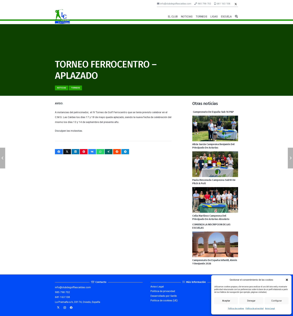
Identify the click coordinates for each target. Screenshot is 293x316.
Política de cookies (236, 308)
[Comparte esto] (59, 151)
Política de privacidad (255, 308)
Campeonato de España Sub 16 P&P (213, 111)
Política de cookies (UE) (164, 300)
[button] (286, 279)
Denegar (251, 300)
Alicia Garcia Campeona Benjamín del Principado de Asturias (213, 146)
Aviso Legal (270, 308)
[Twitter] (235, 4)
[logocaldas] (62, 16)
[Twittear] (67, 151)
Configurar (276, 300)
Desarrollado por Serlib (163, 295)
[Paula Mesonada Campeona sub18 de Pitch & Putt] (215, 153)
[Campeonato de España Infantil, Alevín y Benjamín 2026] (215, 234)
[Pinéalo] (84, 151)
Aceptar (226, 300)
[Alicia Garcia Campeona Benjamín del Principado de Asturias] (215, 118)
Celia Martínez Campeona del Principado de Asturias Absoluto (210, 217)
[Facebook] (71, 307)
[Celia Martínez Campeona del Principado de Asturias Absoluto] (215, 189)
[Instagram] (64, 307)
